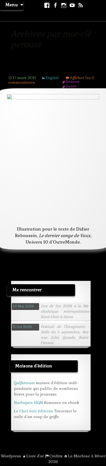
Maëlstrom (23, 69)
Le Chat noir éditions (33, 411)
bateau (72, 81)
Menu (11, 5)
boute (71, 86)
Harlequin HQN (28, 402)
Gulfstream (24, 382)
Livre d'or (35, 456)
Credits (56, 456)
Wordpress (11, 456)
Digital (52, 77)
